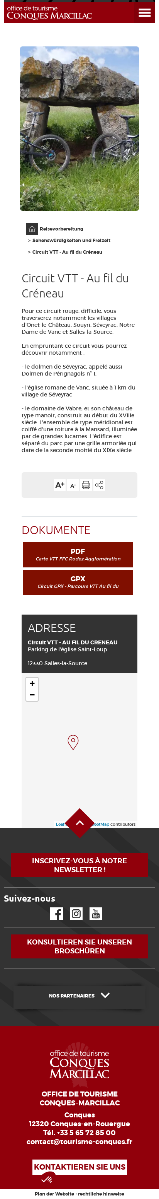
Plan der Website (54, 1194)
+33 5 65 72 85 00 (86, 1133)
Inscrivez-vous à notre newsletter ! (79, 865)
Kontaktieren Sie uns (79, 1167)
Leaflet (62, 824)
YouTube (91, 907)
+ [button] (32, 683)
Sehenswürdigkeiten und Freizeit (71, 240)
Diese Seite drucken (86, 485)
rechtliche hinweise (101, 1194)
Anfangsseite (28, 223)
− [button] (32, 695)
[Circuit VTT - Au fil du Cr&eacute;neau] (73, 742)
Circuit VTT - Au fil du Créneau (67, 252)
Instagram (71, 907)
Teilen (99, 485)
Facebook (51, 907)
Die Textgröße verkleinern (73, 485)
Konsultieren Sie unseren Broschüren (79, 946)
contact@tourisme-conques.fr (79, 1141)
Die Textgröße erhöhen (60, 485)
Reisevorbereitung (61, 229)
